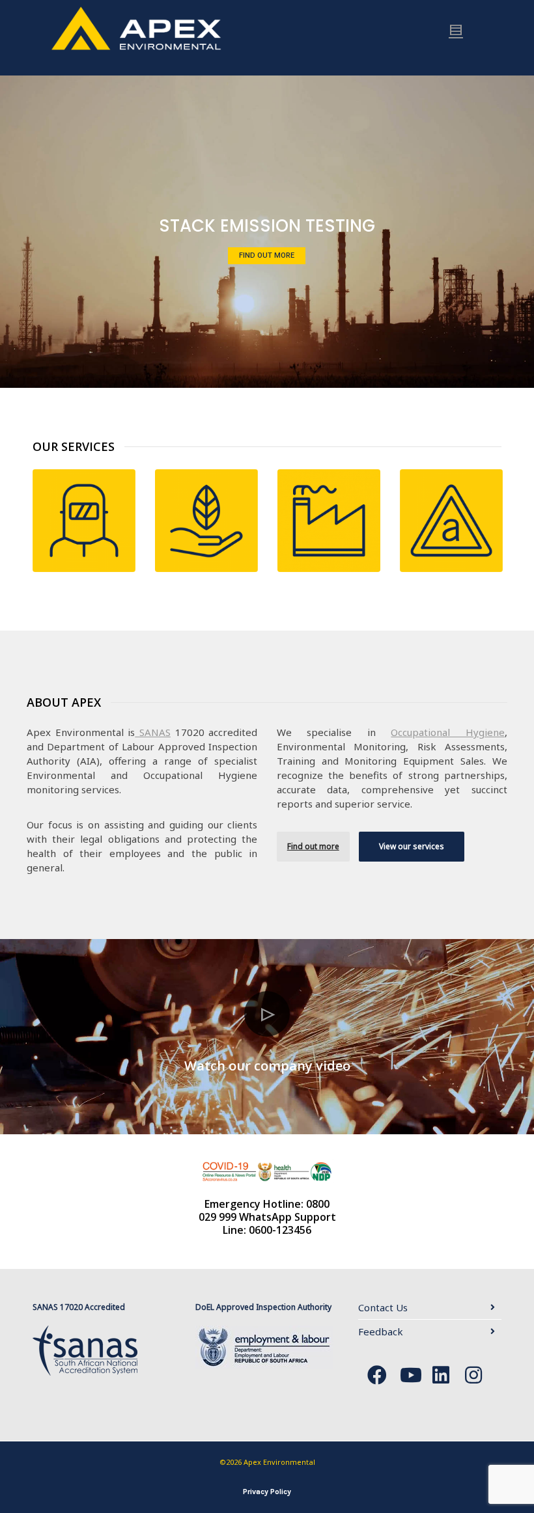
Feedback (380, 1331)
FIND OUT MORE (270, 251)
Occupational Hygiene (448, 732)
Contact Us (383, 1307)
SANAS (153, 732)
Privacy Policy (267, 1491)
